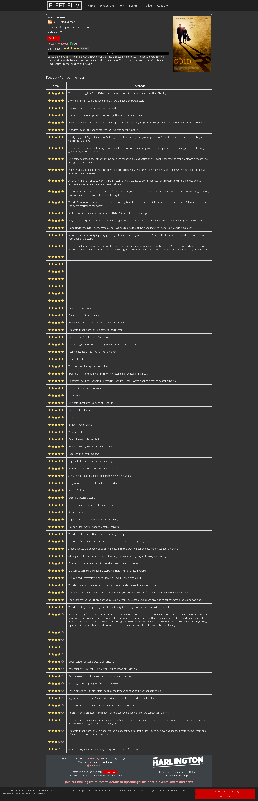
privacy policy (38, 793)
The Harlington (94, 758)
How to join (109, 772)
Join (121, 5)
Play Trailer (54, 38)
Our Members (55, 48)
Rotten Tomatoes (58, 43)
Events (133, 5)
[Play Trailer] (192, 43)
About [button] (161, 5)
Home (91, 5)
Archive (147, 5)
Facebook (95, 765)
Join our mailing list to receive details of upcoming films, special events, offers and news (129, 782)
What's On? (107, 5)
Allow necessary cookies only (225, 791)
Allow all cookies (225, 796)
